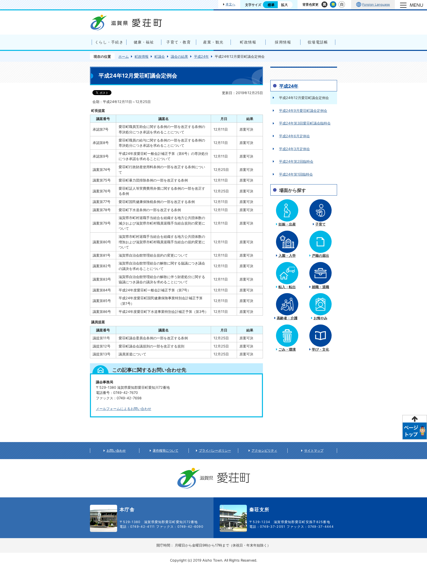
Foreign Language (376, 4)
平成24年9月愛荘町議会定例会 (303, 110)
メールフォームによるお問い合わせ (123, 408)
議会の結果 (179, 56)
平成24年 (201, 56)
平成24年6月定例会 (294, 136)
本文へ (230, 4)
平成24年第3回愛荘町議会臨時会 (305, 123)
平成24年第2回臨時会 (296, 161)
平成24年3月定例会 (294, 149)
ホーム (123, 56)
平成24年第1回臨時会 (296, 174)
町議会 (159, 56)
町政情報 (142, 56)
